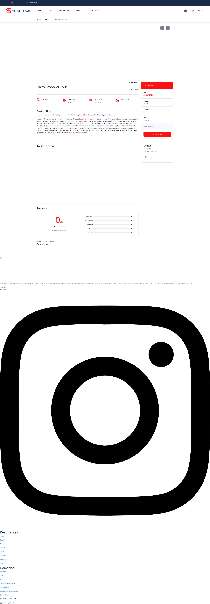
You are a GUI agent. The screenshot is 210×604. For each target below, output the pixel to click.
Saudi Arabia (4, 559)
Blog (1, 579)
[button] (185, 10)
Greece (2, 548)
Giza (89, 115)
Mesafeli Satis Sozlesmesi (9, 591)
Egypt (47, 19)
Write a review (43, 244)
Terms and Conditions (7, 583)
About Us (80, 11)
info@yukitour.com (15, 3)
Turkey (50, 11)
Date (146, 92)
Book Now (157, 134)
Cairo (119, 119)
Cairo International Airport (88, 119)
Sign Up (200, 11)
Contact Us (95, 11)
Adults (146, 101)
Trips (1, 576)
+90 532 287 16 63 (31, 3)
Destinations (64, 11)
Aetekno (148, 149)
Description (44, 111)
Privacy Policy (4, 587)
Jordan (2, 544)
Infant (146, 118)
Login (192, 11)
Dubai (2, 552)
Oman (2, 563)
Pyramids (82, 115)
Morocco (3, 555)
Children (147, 109)
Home (39, 11)
